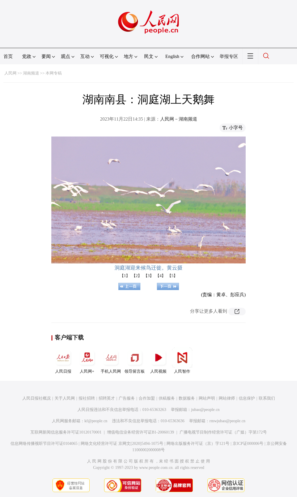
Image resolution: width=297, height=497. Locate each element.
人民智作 (182, 371)
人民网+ (87, 371)
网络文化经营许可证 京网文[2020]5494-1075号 (122, 443)
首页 (8, 56)
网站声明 (207, 398)
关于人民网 (65, 398)
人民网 (10, 73)
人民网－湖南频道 (178, 118)
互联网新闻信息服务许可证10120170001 (66, 432)
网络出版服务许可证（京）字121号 (197, 443)
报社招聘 (87, 398)
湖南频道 (31, 73)
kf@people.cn (95, 421)
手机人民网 (111, 371)
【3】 (149, 276)
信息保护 (247, 398)
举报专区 (229, 56)
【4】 (160, 276)
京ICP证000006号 (248, 443)
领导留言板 (134, 371)
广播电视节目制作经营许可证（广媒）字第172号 (223, 432)
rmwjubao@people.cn (227, 421)
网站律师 (227, 398)
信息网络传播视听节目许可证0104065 (43, 443)
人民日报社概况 (36, 398)
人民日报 (63, 371)
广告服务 (127, 398)
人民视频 (158, 371)
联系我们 (267, 398)
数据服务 (187, 398)
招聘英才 (107, 398)
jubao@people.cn (205, 409)
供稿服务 (167, 398)
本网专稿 (54, 73)
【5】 (172, 276)
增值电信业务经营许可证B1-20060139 (140, 432)
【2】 (137, 276)
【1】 (125, 276)
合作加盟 (147, 398)
